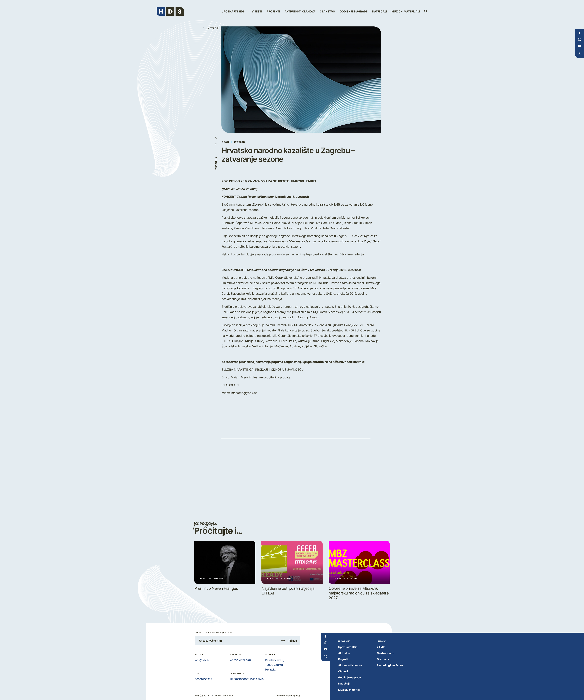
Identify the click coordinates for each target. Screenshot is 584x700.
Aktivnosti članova (300, 11)
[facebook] (579, 32)
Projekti (273, 11)
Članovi (343, 671)
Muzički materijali (405, 11)
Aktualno (344, 653)
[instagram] (579, 39)
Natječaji (379, 11)
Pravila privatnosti (224, 695)
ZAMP (381, 647)
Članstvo (327, 11)
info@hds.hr (202, 660)
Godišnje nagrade (354, 11)
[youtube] (579, 46)
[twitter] (579, 53)
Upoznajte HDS (347, 647)
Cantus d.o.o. (385, 653)
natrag (213, 28)
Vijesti (257, 11)
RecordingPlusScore (390, 665)
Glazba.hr (383, 659)
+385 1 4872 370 (240, 660)
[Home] (170, 11)
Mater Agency (293, 695)
